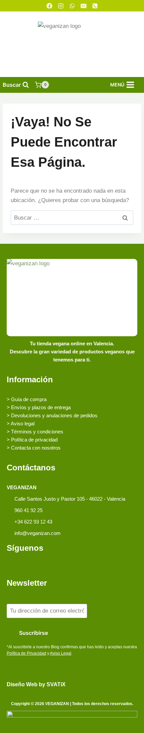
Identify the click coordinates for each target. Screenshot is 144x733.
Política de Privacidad (26, 653)
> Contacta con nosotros (34, 448)
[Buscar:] (72, 218)
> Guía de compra (27, 399)
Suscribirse (33, 632)
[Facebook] (49, 5)
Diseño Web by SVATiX (36, 684)
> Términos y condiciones (35, 431)
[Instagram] (60, 5)
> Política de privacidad (32, 439)
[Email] (83, 5)
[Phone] (94, 5)
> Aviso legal (20, 423)
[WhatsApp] (72, 5)
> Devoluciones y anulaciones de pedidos (52, 415)
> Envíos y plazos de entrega (39, 407)
